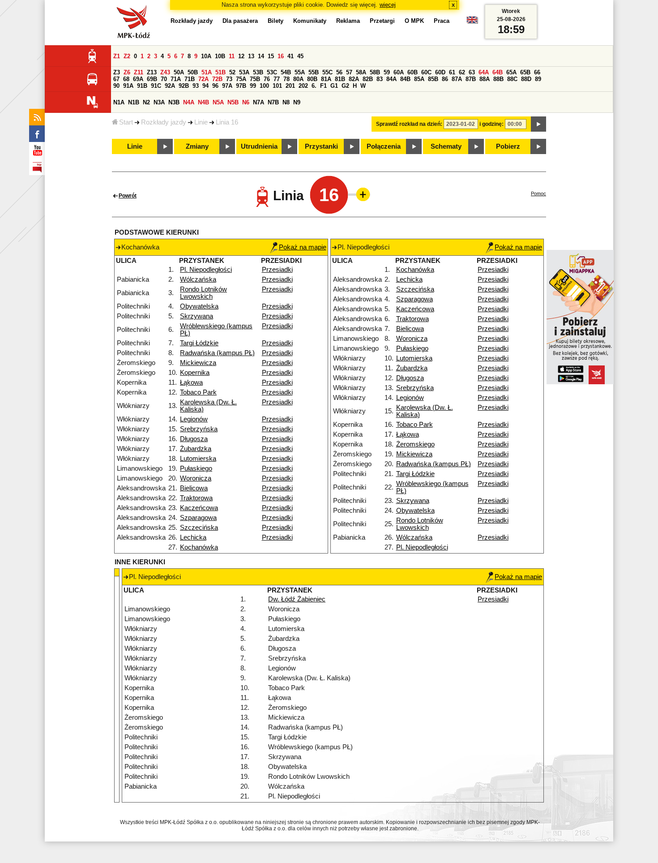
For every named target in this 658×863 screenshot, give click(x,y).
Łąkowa (191, 382)
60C (426, 72)
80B (312, 79)
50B (193, 72)
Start (126, 122)
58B (375, 72)
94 (205, 85)
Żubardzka (195, 448)
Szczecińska (199, 527)
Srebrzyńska (199, 429)
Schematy (446, 146)
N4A (188, 102)
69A (138, 79)
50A (179, 72)
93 (195, 85)
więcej (388, 4)
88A (484, 79)
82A (354, 79)
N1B (133, 102)
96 (215, 85)
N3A (159, 102)
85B (433, 79)
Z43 (165, 72)
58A (361, 72)
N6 (245, 102)
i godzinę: (491, 124)
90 (116, 85)
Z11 (138, 72)
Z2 (127, 56)
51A (206, 72)
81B (340, 79)
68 (126, 79)
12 (241, 56)
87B (471, 79)
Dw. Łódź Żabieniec (296, 599)
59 (387, 72)
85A (419, 79)
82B (368, 79)
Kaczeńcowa (199, 507)
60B (412, 72)
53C (272, 72)
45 (300, 56)
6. (314, 85)
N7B (273, 102)
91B (142, 85)
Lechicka (193, 537)
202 (303, 85)
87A (457, 79)
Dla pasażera (240, 20)
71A (176, 79)
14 (261, 56)
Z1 (116, 56)
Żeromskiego (415, 444)
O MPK (414, 20)
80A (298, 79)
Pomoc (538, 193)
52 (232, 72)
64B (497, 72)
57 (349, 72)
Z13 (152, 72)
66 (537, 72)
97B (241, 85)
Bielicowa (194, 488)
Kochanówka (199, 547)
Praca (441, 20)
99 (253, 85)
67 (116, 79)
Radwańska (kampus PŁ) (217, 352)
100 (264, 85)
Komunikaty (309, 20)
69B (152, 79)
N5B (233, 102)
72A (203, 79)
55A (300, 72)
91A (128, 85)
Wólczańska (198, 279)
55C (327, 72)
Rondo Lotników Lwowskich (203, 293)
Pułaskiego (196, 468)
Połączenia (384, 146)
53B (258, 72)
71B (189, 79)
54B (286, 72)
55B (313, 72)
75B (255, 79)
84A (391, 79)
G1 (334, 85)
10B (220, 56)
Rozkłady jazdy (163, 122)
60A (398, 72)
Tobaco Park (198, 392)
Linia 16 (227, 122)
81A (326, 79)
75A (241, 79)
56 (339, 72)
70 (164, 79)
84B (405, 79)
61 (452, 72)
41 (290, 56)
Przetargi (382, 20)
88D (526, 79)
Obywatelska (199, 306)
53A (244, 72)
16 (281, 56)
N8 (286, 102)
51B (220, 72)
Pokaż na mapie (302, 247)
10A (206, 56)
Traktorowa (196, 498)
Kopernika (194, 372)
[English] (472, 22)
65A (511, 72)
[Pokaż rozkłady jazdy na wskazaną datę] (538, 124)
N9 (296, 102)
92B (184, 85)
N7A (258, 102)
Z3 (116, 72)
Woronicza (195, 478)
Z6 (127, 72)
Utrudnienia (259, 146)
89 (538, 79)
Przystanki (321, 146)
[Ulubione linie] (360, 194)
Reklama (348, 20)
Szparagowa (198, 517)
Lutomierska (198, 458)
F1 (323, 85)
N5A (218, 102)
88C (512, 79)
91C (156, 85)
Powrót (128, 196)
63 (472, 72)
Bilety (275, 20)
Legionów (194, 419)
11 (232, 56)
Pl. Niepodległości (206, 269)
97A (227, 85)
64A (484, 72)
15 (271, 56)
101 (277, 85)
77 (276, 79)
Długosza (194, 438)
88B (498, 79)
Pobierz (508, 146)
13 (251, 56)
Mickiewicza (198, 362)
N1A (118, 102)
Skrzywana (196, 316)
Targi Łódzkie (199, 343)
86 (445, 79)
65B (525, 72)
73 (229, 79)
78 (286, 79)
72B (217, 79)
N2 (146, 102)
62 (462, 72)
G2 (345, 85)
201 (290, 85)
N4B (203, 102)
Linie (201, 122)
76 (267, 79)
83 (379, 79)
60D (440, 72)
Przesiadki (277, 269)
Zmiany (197, 146)
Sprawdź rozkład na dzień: (409, 124)
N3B (173, 102)
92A (170, 85)
